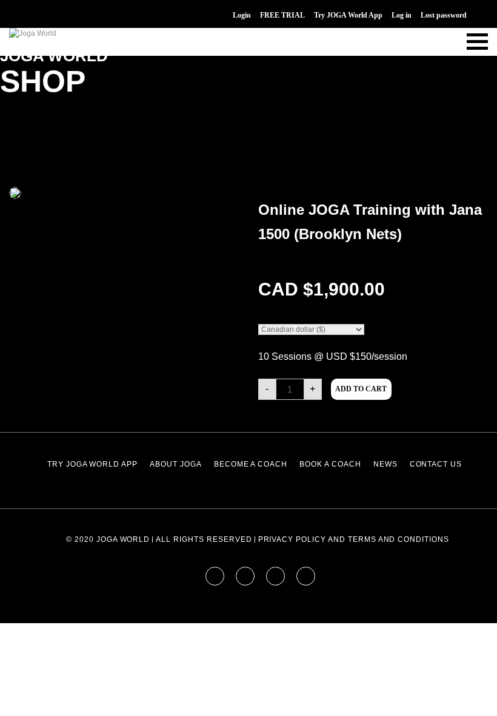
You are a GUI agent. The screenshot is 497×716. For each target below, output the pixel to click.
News (385, 464)
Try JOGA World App (348, 15)
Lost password (444, 15)
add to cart (361, 389)
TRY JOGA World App (92, 464)
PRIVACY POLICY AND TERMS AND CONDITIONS (353, 539)
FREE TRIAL (282, 15)
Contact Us (436, 464)
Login (242, 15)
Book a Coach (330, 464)
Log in (402, 15)
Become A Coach (250, 464)
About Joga (176, 464)
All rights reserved (204, 539)
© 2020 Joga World (108, 539)
